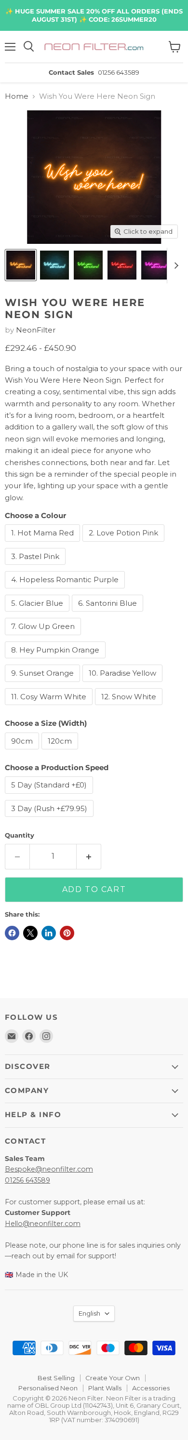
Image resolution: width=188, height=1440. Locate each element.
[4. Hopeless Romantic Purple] (66, 590)
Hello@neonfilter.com (43, 1223)
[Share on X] (30, 933)
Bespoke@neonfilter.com (49, 1169)
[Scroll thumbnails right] (174, 265)
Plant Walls (104, 1388)
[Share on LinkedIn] (48, 933)
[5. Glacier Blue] (38, 613)
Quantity (19, 835)
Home (16, 96)
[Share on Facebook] (12, 933)
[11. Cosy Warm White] (50, 707)
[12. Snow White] (130, 707)
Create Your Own (112, 1378)
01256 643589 (27, 1180)
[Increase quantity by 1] (89, 856)
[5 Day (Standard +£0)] (50, 795)
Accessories (151, 1388)
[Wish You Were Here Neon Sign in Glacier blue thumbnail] (54, 265)
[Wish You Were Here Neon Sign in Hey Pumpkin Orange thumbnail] (20, 265)
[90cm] (23, 751)
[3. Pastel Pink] (36, 567)
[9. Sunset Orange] (43, 684)
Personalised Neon (48, 1388)
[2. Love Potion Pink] (124, 543)
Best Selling (56, 1378)
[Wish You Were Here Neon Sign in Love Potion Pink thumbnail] (155, 265)
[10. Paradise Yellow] (123, 684)
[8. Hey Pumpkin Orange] (56, 660)
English (89, 1313)
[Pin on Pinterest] (67, 933)
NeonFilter (35, 329)
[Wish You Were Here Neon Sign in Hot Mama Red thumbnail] (122, 265)
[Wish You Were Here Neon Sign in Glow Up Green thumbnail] (88, 265)
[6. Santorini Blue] (109, 613)
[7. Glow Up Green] (44, 637)
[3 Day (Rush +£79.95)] (50, 819)
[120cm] (61, 751)
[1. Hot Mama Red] (43, 543)
